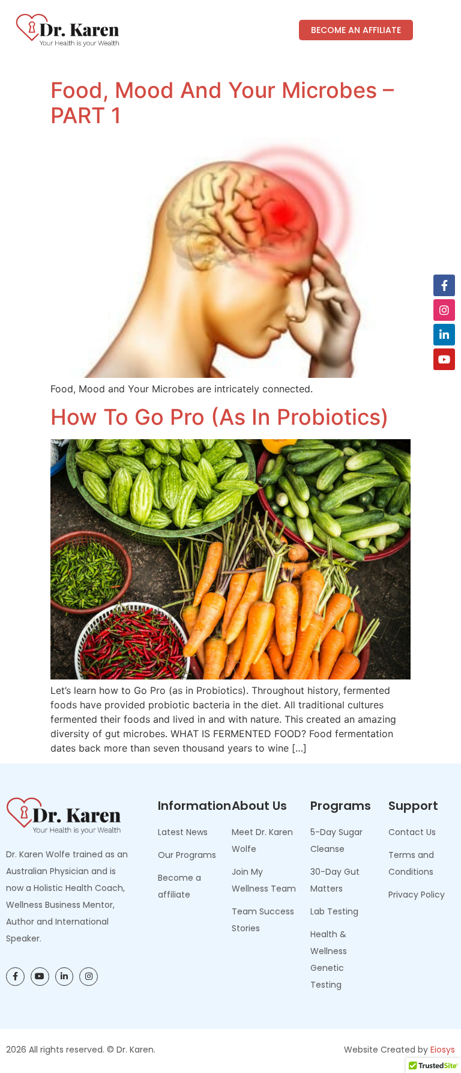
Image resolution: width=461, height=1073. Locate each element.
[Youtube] (444, 359)
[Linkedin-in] (444, 334)
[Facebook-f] (444, 285)
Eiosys (442, 1050)
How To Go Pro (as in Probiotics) (219, 417)
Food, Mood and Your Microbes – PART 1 (222, 103)
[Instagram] (444, 310)
